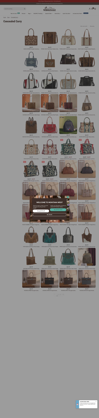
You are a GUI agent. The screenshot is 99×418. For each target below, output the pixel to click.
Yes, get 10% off (41, 211)
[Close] (67, 197)
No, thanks (49, 214)
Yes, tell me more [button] (58, 209)
